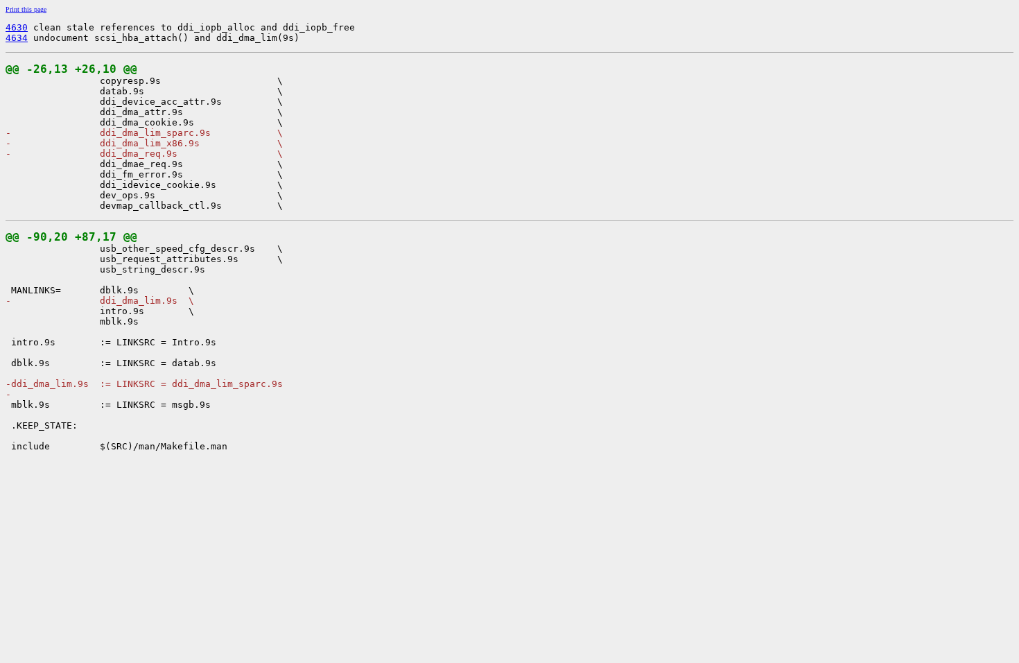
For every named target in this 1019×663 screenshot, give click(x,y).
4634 (17, 38)
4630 (17, 27)
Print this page (26, 9)
